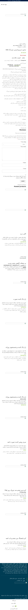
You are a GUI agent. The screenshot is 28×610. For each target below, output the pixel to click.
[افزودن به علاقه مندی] (24, 247)
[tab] (17, 64)
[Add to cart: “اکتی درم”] (24, 250)
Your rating (23, 141)
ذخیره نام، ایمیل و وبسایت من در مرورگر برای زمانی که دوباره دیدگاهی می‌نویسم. (14, 177)
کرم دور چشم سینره (8, 495)
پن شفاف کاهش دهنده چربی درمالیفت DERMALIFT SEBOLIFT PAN (15, 265)
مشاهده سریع (24, 254)
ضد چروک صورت (22, 495)
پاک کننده (24, 266)
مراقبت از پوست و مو (17, 45)
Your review (23, 146)
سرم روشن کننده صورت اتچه (16, 442)
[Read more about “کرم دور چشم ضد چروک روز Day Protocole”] (24, 507)
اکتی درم (23, 234)
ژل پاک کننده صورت (19, 299)
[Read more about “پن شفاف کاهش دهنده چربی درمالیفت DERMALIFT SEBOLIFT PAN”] (24, 275)
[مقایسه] (24, 231)
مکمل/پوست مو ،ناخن (12, 238)
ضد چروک (5, 493)
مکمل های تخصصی (22, 237)
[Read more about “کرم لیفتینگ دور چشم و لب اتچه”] (24, 555)
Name (24, 162)
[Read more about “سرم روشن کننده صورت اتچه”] (24, 459)
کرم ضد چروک (23, 496)
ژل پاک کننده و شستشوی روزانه (16, 347)
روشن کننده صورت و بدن (21, 445)
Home (24, 45)
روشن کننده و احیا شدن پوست (12, 447)
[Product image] (16, 219)
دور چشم (18, 493)
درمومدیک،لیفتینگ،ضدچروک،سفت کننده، (18, 543)
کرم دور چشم (15, 495)
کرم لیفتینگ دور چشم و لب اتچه (16, 538)
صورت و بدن (23, 302)
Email (24, 168)
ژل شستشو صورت (10, 350)
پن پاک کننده (17, 268)
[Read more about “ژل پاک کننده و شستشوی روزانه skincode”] (24, 410)
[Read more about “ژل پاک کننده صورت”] (24, 317)
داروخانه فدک (17, 595)
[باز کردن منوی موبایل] (25, 4)
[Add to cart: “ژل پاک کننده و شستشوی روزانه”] (24, 365)
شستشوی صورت (18, 350)
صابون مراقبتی (17, 60)
